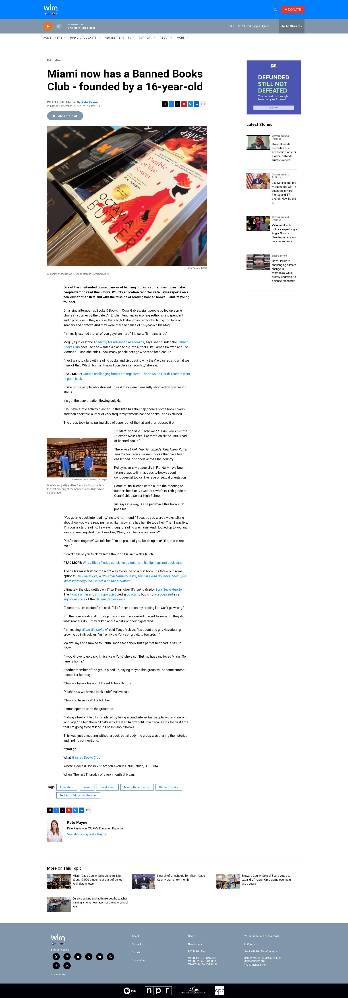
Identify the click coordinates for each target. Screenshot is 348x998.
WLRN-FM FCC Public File (202, 961)
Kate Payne (89, 102)
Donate (136, 952)
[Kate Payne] (55, 831)
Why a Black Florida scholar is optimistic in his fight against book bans (133, 563)
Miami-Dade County (137, 787)
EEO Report (250, 944)
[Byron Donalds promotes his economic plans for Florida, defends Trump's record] (258, 142)
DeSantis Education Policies (78, 795)
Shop (191, 936)
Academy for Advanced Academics (119, 342)
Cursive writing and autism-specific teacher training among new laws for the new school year (100, 902)
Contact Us (138, 944)
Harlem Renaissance (110, 599)
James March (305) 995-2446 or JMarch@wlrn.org (262, 959)
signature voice (74, 599)
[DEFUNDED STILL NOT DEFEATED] (274, 87)
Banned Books (168, 787)
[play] (48, 26)
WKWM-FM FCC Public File (202, 964)
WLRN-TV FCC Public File (202, 958)
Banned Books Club (86, 757)
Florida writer (79, 594)
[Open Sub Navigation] (65, 37)
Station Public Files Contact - (260, 951)
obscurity (133, 594)
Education (54, 60)
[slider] (64, 26)
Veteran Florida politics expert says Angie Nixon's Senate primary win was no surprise (284, 233)
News (87, 787)
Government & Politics (280, 137)
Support (145, 37)
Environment (279, 255)
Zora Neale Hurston (170, 589)
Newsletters (114, 37)
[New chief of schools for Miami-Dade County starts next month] (143, 881)
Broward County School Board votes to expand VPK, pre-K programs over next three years (266, 879)
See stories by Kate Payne (86, 834)
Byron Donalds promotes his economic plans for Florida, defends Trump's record (284, 152)
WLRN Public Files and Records (261, 936)
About (164, 37)
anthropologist (105, 594)
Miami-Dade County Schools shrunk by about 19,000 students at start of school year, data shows (97, 879)
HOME (47, 37)
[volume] (59, 26)
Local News (107, 787)
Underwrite (138, 960)
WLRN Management (255, 964)
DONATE (294, 9)
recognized (165, 594)
